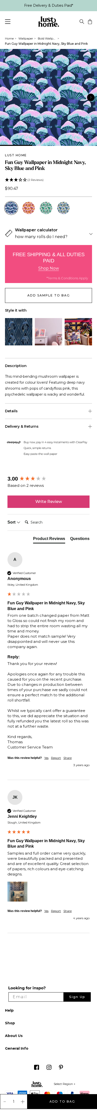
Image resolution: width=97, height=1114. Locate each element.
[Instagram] (49, 1069)
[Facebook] (36, 1069)
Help (9, 1010)
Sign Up (77, 997)
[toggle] (82, 22)
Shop (10, 1023)
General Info (16, 1048)
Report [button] (56, 758)
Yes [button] (46, 758)
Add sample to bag (48, 295)
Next (91, 97)
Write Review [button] (48, 501)
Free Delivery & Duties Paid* (48, 5)
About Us (14, 1035)
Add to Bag (62, 1101)
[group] (48, 479)
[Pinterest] (61, 1069)
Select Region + (64, 1084)
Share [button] (67, 758)
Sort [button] (11, 522)
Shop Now (48, 268)
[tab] (49, 539)
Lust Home (16, 155)
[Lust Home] (48, 22)
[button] (48, 180)
